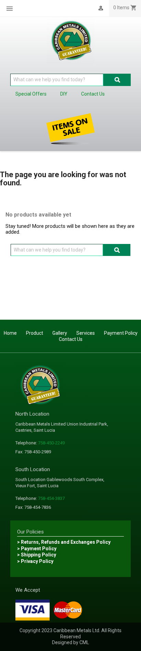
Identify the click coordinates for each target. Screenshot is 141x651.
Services (85, 333)
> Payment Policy (36, 548)
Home (10, 333)
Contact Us (70, 339)
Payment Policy (121, 333)
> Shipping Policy (36, 554)
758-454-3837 (51, 498)
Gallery (59, 333)
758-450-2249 (51, 442)
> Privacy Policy (35, 561)
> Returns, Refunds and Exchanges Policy (64, 542)
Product (34, 333)
